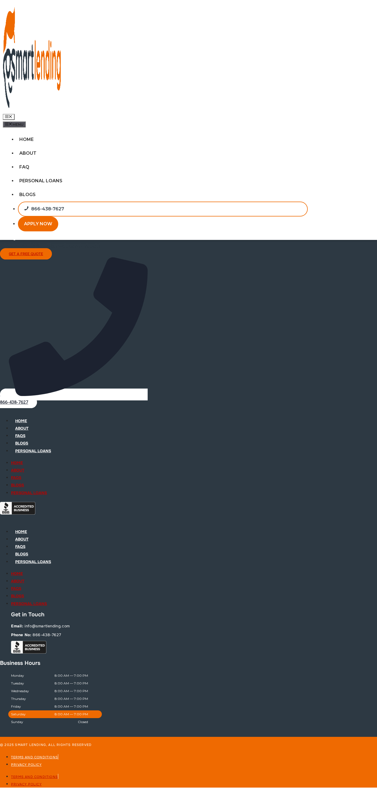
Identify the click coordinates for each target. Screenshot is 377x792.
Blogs (27, 194)
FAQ (24, 167)
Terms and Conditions (34, 757)
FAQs (20, 435)
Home (26, 139)
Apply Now (38, 223)
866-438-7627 (47, 209)
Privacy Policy (26, 764)
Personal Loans (40, 180)
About (27, 153)
